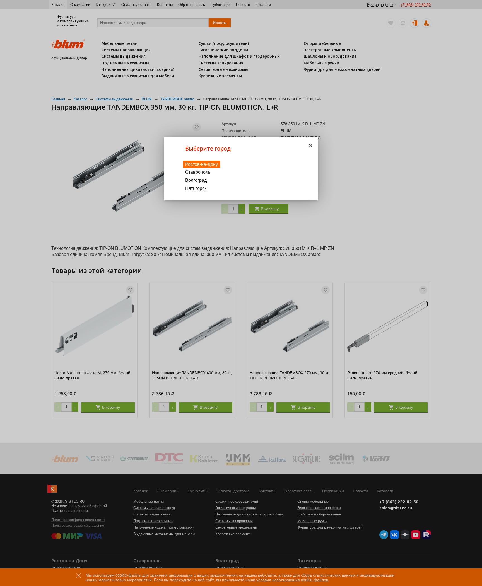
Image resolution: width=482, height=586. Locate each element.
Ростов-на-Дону (201, 164)
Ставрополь (197, 172)
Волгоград (196, 180)
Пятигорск (195, 188)
